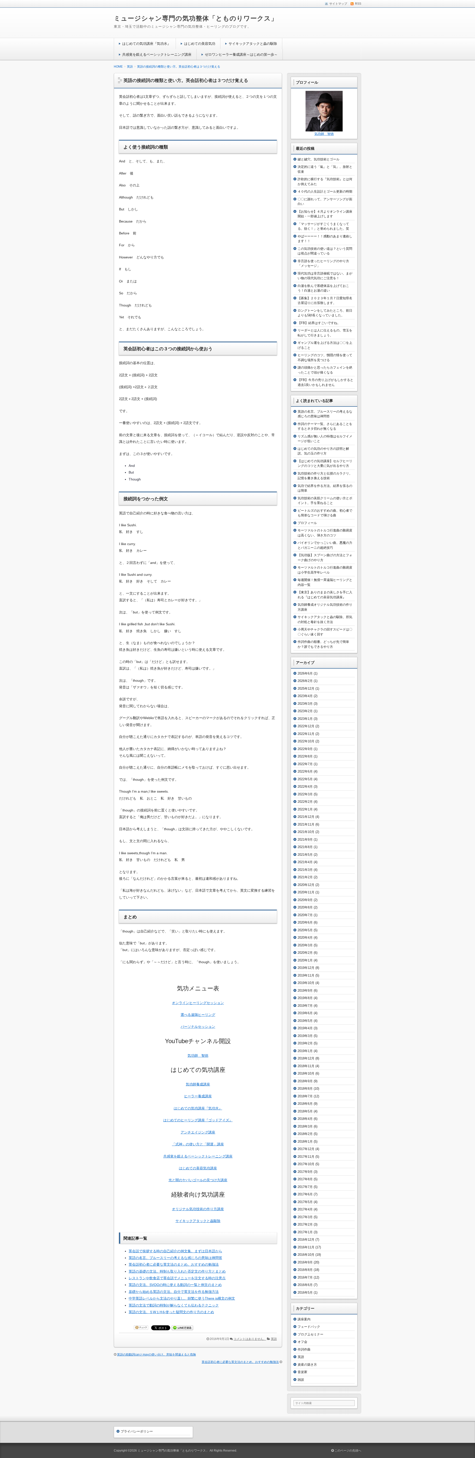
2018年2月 (305, 1134)
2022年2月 (305, 802)
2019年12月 (306, 968)
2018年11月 (306, 1066)
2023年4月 (305, 696)
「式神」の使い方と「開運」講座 (198, 1144)
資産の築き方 (307, 1364)
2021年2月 (305, 877)
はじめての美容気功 (199, 44)
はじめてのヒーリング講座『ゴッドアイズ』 (198, 1120)
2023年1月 (305, 719)
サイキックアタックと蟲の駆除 (253, 44)
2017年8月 (305, 1179)
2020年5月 (305, 930)
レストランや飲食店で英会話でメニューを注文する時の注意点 (177, 1278)
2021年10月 (306, 832)
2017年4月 (305, 1209)
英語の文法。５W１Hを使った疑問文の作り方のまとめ (171, 1312)
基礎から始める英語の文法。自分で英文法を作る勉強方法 (174, 1292)
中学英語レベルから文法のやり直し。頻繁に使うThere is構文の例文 (182, 1298)
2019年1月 (305, 1051)
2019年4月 (305, 1028)
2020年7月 (305, 915)
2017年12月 (306, 1149)
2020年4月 (305, 937)
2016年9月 (305, 1262)
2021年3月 (305, 870)
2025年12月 (306, 688)
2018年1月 (305, 1141)
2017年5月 (305, 1202)
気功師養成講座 (198, 1084)
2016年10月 (306, 1255)
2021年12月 (306, 817)
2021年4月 (305, 862)
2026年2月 (305, 681)
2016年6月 (305, 1285)
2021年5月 (305, 854)
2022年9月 (305, 749)
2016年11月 (306, 1247)
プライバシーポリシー (137, 1431)
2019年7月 (305, 1005)
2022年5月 (305, 779)
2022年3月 (305, 794)
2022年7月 (305, 764)
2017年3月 (305, 1217)
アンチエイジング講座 (198, 1132)
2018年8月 (305, 1088)
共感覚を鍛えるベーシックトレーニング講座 (156, 54)
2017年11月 (306, 1156)
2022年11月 (306, 734)
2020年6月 (305, 922)
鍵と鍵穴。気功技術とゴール (318, 159)
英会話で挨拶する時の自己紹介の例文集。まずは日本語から (175, 1251)
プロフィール (307, 523)
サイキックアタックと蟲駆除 (197, 1221)
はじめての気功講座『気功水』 (146, 44)
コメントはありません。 (250, 1339)
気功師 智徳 (198, 1055)
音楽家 (302, 1372)
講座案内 (304, 1319)
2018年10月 (306, 1073)
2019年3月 (305, 1036)
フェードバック (309, 1327)
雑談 (301, 1380)
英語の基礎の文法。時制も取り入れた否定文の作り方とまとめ (177, 1271)
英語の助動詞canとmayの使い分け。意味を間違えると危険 (156, 1354)
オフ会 (302, 1342)
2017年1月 (305, 1232)
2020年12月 (306, 885)
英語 (274, 1339)
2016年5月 (305, 1292)
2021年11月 (306, 824)
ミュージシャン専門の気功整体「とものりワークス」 (196, 18)
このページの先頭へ (347, 1450)
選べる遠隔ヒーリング (198, 1015)
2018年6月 (305, 1104)
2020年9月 (305, 900)
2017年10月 (306, 1164)
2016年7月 (305, 1277)
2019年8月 (305, 998)
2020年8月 (305, 907)
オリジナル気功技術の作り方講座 (198, 1209)
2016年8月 (305, 1270)
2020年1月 (305, 960)
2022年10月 (306, 741)
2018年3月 (305, 1126)
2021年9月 (305, 839)
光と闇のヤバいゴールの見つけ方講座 (197, 1180)
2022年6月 (305, 771)
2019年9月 (305, 990)
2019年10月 (306, 983)
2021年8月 (305, 847)
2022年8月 (305, 756)
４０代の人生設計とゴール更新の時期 (325, 191)
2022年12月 (306, 726)
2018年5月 (305, 1111)
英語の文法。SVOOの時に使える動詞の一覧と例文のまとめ (175, 1285)
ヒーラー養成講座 (198, 1096)
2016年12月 (306, 1239)
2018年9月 (305, 1081)
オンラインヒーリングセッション (198, 1003)
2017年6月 (305, 1194)
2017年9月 (305, 1172)
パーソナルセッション (198, 1027)
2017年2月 (305, 1224)
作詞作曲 (304, 1349)
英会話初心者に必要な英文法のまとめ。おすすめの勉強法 (174, 1264)
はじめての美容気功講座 (198, 1168)
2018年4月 (305, 1119)
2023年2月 (305, 711)
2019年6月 (305, 1013)
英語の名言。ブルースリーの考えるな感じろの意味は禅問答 (175, 1258)
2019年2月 (305, 1043)
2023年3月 (305, 703)
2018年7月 (305, 1096)
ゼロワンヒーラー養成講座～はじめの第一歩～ (241, 54)
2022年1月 (305, 809)
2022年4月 (305, 786)
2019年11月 (306, 975)
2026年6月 (305, 673)
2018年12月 (306, 1058)
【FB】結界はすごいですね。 (319, 323)
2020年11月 (306, 892)
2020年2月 (305, 953)
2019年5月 (305, 1021)
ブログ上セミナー (310, 1334)
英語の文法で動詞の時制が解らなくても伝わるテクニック (174, 1305)
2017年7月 (305, 1187)
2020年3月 (305, 945)
